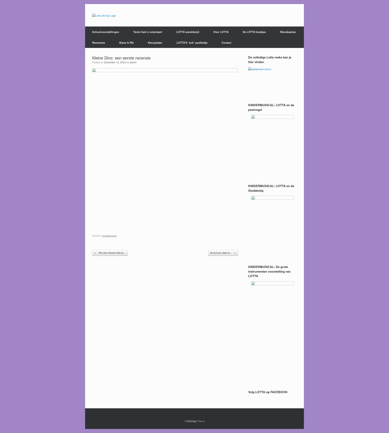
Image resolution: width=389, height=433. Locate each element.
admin (133, 62)
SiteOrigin (192, 421)
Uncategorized (109, 235)
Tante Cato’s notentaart (147, 32)
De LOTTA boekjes (254, 32)
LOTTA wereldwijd (187, 32)
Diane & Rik (126, 42)
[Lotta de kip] (104, 15)
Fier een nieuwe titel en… (110, 252)
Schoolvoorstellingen (105, 32)
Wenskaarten (288, 32)
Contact (226, 42)
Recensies (98, 42)
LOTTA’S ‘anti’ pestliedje (191, 42)
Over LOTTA (221, 32)
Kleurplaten (155, 42)
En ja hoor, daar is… (223, 252)
